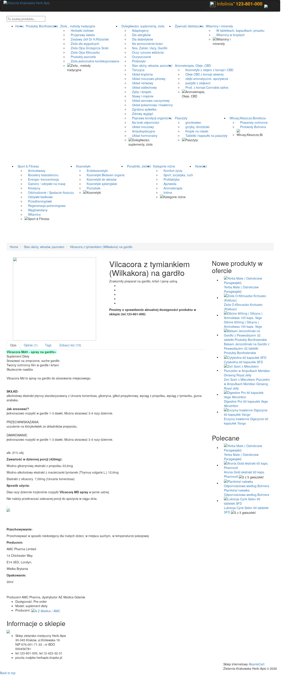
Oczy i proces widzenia (146, 52)
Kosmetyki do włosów (99, 179)
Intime (166, 192)
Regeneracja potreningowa (45, 205)
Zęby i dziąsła (139, 92)
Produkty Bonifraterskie (41, 26)
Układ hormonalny (142, 135)
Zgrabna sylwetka (142, 109)
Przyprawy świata (81, 35)
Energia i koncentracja (42, 179)
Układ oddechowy (142, 87)
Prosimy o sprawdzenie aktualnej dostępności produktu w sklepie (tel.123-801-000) (152, 311)
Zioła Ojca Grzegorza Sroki (87, 48)
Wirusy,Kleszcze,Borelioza (247, 118)
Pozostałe (91, 188)
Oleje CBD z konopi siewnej (202, 74)
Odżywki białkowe (39, 197)
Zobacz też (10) (70, 345)
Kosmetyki (82, 166)
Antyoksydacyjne (141, 131)
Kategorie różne (163, 166)
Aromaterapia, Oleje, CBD (192, 65)
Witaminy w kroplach (229, 35)
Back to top (8, 673)
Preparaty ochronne (252, 122)
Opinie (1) (31, 345)
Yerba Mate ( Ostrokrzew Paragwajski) (241, 289)
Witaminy (33, 214)
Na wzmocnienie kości (145, 43)
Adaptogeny (138, 30)
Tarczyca (136, 70)
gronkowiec (191, 122)
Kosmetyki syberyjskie (100, 184)
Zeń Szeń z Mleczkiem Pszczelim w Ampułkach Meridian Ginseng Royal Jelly (247, 383)
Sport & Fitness (27, 166)
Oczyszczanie (139, 57)
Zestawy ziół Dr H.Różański (88, 39)
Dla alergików (139, 35)
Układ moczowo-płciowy (146, 78)
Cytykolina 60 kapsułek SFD (243, 362)
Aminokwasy (35, 170)
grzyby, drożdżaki (195, 127)
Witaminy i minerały (218, 26)
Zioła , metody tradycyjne (76, 26)
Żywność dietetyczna (188, 26)
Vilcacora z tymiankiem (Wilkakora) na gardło (101, 247)
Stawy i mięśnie (140, 96)
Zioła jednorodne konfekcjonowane (93, 61)
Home (19, 26)
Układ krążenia (140, 74)
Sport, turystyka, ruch (176, 175)
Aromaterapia (171, 188)
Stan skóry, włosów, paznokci (150, 65)
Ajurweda (168, 184)
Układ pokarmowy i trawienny (150, 105)
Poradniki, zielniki (138, 166)
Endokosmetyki (95, 170)
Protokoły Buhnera (251, 127)
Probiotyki (137, 61)
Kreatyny (32, 188)
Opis (13, 345)
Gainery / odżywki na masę (45, 184)
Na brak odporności (143, 122)
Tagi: (48, 345)
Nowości (200, 166)
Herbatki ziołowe (80, 30)
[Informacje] (266, 6)
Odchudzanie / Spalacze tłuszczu (49, 192)
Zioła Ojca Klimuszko (83, 52)
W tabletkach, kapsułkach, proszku (238, 30)
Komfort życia (171, 170)
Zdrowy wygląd (140, 113)
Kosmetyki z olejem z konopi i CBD (207, 70)
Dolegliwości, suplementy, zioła (142, 26)
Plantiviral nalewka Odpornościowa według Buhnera (246, 492)
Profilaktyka (169, 179)
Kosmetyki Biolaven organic (104, 175)
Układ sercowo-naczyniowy (149, 100)
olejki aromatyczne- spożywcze (205, 78)
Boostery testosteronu (41, 175)
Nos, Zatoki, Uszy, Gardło (147, 48)
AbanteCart (256, 664)
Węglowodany (36, 210)
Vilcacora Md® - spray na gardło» (31, 352)
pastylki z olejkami (196, 83)
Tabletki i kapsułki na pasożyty (204, 135)
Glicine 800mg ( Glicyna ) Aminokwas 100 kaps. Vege (243, 324)
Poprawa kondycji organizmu (150, 118)
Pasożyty (180, 118)
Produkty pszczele (81, 57)
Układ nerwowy (140, 83)
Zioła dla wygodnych (83, 43)
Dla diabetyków (140, 39)
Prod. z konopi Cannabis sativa (205, 87)
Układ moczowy (141, 127)
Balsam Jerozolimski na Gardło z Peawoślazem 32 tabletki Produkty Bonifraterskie (246, 348)
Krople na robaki (195, 131)
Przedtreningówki (38, 201)
